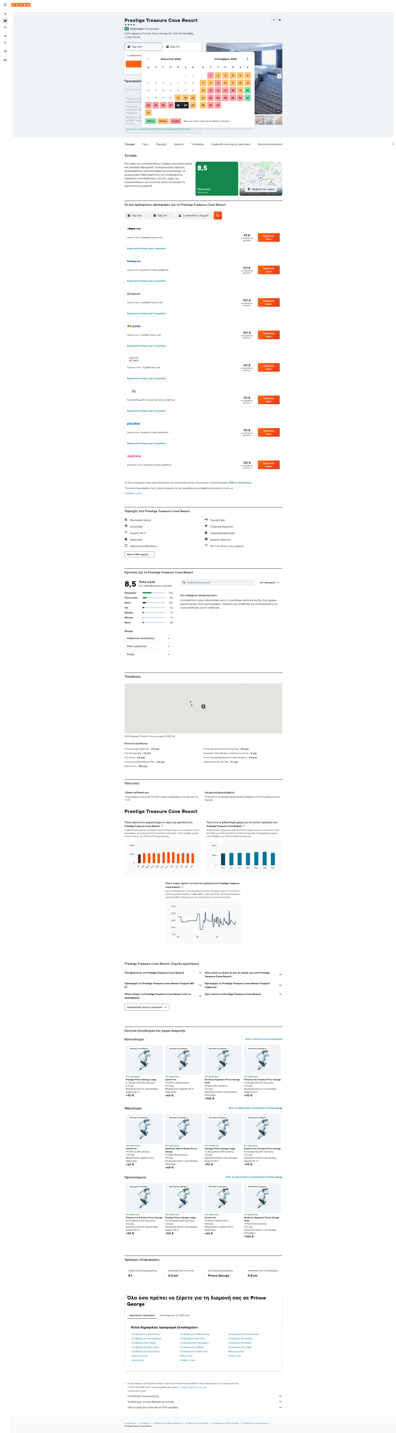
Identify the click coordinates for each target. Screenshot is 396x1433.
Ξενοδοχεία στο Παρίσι (240, 1342)
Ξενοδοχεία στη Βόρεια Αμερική (168, 1423)
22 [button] (185, 97)
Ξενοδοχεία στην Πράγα (143, 1342)
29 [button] (185, 105)
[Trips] (5, 51)
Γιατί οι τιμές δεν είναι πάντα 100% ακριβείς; (153, 1407)
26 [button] (163, 105)
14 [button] (178, 90)
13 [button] (171, 90)
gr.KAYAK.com (130, 1423)
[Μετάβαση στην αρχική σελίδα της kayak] (20, 5)
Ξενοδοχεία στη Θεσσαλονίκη (243, 1334)
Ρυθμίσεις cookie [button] (133, 493)
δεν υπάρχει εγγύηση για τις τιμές (192, 1387)
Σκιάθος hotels (187, 1360)
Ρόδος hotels (186, 1355)
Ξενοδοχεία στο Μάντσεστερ (194, 1334)
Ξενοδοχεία (145, 1423)
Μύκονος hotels (236, 1351)
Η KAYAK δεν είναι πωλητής (143, 1396)
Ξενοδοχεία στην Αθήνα (192, 1347)
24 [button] (148, 105)
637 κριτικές (152, 28)
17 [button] (148, 97)
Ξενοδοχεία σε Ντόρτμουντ (194, 1351)
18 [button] (156, 97)
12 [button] (163, 90)
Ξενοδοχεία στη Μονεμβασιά (146, 1338)
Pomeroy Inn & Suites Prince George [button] (262, 1079)
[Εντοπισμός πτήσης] (5, 42)
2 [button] (193, 75)
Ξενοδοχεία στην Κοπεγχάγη (194, 1342)
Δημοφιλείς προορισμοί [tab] (142, 1315)
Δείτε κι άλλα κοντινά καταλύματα (263, 1039)
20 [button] (170, 97)
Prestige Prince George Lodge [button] (141, 1079)
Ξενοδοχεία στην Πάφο (240, 1347)
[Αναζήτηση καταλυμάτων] (5, 21)
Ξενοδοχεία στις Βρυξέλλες (145, 1351)
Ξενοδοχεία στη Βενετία (192, 1338)
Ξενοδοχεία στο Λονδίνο (240, 1338)
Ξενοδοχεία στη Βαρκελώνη (145, 1334)
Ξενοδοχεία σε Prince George (255, 1423)
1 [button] (185, 75)
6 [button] (170, 82)
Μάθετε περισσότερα (240, 482)
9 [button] (193, 82)
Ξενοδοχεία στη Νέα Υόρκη (145, 1347)
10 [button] (148, 90)
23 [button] (193, 97)
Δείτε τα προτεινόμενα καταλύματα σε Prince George (254, 1177)
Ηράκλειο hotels (139, 1355)
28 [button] (178, 105)
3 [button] (148, 82)
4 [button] (156, 82)
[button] (5, 4)
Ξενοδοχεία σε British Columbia (225, 1423)
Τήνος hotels (234, 1355)
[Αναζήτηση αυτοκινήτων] (5, 27)
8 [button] (185, 82)
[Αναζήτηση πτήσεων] (5, 14)
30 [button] (192, 105)
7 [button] (178, 82)
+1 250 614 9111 (132, 37)
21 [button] (178, 97)
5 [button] (163, 82)
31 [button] (148, 112)
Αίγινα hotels (137, 1360)
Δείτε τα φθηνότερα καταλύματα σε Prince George (255, 1108)
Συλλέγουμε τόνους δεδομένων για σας (151, 1401)
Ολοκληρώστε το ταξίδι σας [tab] (175, 1315)
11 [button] (156, 90)
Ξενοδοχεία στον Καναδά (196, 1423)
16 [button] (193, 90)
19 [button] (163, 97)
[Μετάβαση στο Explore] (5, 36)
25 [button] (155, 105)
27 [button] (170, 105)
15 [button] (185, 90)
